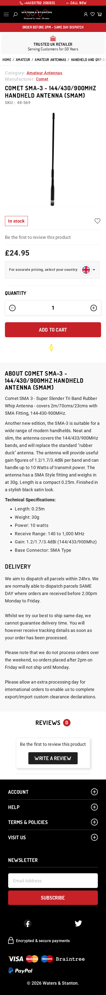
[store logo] (36, 14)
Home (6, 60)
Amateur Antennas (50, 60)
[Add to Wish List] (97, 221)
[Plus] (94, 308)
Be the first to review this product (38, 237)
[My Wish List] (92, 14)
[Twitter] (78, 923)
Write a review (53, 758)
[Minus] (12, 308)
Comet (42, 79)
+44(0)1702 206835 (39, 3)
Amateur (23, 60)
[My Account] (86, 14)
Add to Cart (53, 329)
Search (15, 14)
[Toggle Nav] (6, 14)
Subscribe (53, 897)
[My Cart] (99, 14)
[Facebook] (27, 923)
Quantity (15, 293)
